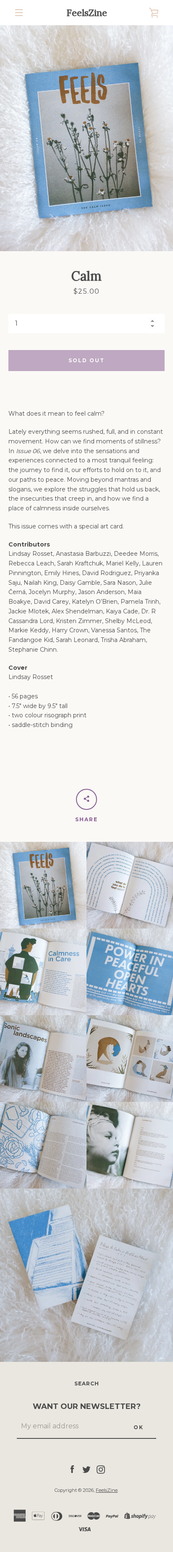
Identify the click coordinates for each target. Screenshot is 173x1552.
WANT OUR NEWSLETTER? (87, 1406)
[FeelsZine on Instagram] (101, 1468)
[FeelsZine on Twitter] (86, 1468)
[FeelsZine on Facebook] (72, 1468)
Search (86, 1383)
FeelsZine (86, 12)
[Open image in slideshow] (86, 138)
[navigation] (18, 12)
